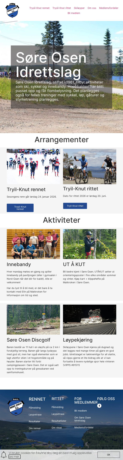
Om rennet (35, 428)
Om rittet (57, 427)
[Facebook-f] (99, 406)
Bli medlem (80, 410)
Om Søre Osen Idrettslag (82, 419)
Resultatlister (59, 420)
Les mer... (14, 457)
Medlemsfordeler (84, 427)
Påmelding (35, 407)
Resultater (34, 421)
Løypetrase (35, 414)
